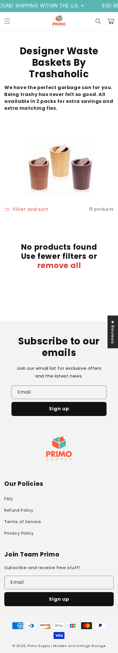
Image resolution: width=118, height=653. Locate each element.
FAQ (8, 499)
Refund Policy (19, 510)
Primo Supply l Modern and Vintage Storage (66, 646)
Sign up (59, 408)
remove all (59, 265)
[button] (7, 21)
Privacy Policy (19, 533)
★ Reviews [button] (113, 332)
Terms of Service (22, 522)
